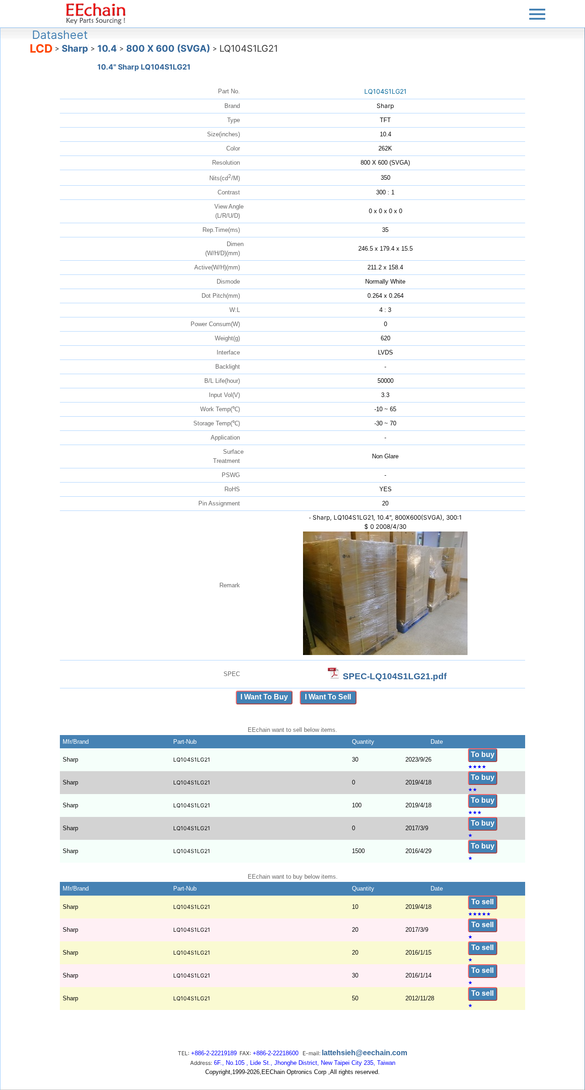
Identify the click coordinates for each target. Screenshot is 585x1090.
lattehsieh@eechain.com (364, 1053)
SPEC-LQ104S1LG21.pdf (395, 676)
